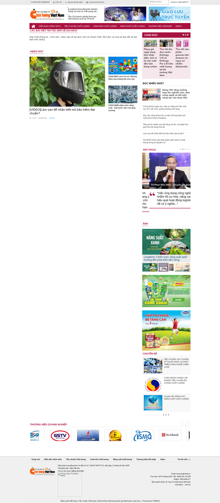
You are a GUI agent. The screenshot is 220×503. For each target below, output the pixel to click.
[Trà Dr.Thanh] (96, 435)
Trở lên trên (183, 459)
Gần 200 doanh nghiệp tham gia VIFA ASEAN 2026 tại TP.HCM (82, 17)
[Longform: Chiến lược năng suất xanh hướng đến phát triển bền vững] (150, 267)
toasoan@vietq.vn (96, 2)
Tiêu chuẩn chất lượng (87, 501)
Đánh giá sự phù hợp (132, 501)
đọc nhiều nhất (153, 83)
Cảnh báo (151, 35)
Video (178, 26)
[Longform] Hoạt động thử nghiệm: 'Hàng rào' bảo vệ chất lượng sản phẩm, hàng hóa (83, 10)
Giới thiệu (178, 485)
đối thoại (149, 149)
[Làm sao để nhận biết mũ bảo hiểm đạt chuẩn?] (67, 82)
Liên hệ (58, 2)
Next (187, 423)
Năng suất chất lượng (68, 501)
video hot (36, 51)
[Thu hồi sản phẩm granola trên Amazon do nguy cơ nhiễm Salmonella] (182, 43)
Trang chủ (35, 459)
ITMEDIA (156, 501)
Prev (183, 423)
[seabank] (151, 435)
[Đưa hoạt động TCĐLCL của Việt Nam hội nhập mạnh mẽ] (182, 267)
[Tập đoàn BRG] (178, 435)
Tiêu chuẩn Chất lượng (77, 26)
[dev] (69, 435)
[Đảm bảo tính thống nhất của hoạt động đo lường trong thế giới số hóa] (166, 267)
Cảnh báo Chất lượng (105, 26)
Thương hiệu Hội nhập (160, 26)
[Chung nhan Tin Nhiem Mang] (110, 480)
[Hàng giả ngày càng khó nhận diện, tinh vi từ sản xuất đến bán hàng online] (150, 43)
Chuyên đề (150, 353)
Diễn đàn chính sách (50, 26)
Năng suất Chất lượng (132, 26)
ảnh (145, 223)
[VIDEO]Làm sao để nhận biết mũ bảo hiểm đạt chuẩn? (62, 111)
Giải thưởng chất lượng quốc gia (110, 501)
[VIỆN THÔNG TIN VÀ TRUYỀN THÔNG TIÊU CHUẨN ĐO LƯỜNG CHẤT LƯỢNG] (123, 435)
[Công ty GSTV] (41, 435)
